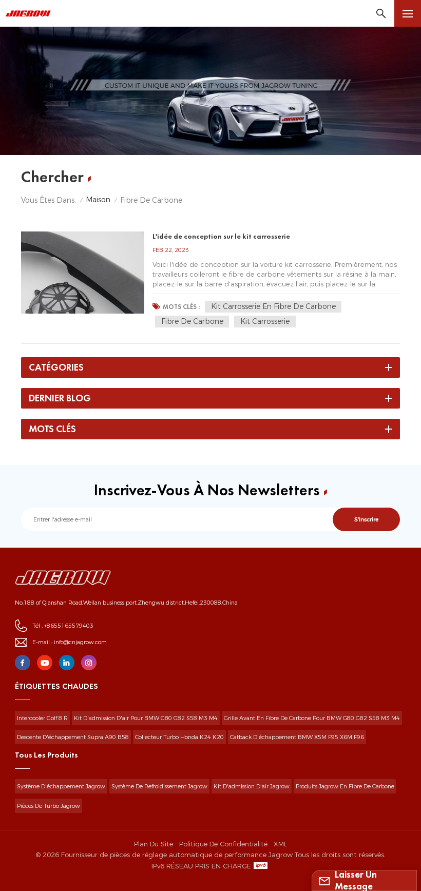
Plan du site (153, 844)
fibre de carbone (192, 321)
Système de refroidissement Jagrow (159, 786)
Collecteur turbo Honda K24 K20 (179, 737)
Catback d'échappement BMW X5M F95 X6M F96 (297, 737)
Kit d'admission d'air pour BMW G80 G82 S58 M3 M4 (146, 718)
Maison (98, 199)
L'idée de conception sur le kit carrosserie (221, 236)
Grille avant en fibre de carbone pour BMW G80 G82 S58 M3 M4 (312, 718)
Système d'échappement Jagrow (61, 786)
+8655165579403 (68, 625)
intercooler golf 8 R (42, 718)
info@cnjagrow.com (80, 642)
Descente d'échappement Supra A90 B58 (73, 737)
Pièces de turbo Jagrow (48, 805)
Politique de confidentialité (223, 844)
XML (280, 844)
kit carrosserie (265, 321)
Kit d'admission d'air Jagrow (252, 786)
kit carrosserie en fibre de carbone (273, 306)
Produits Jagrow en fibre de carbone (345, 786)
